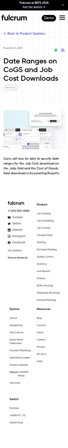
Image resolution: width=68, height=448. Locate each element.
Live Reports (43, 271)
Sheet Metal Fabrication (16, 342)
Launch (13, 318)
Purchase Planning (47, 250)
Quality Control (45, 257)
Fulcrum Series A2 (18, 258)
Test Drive (15, 383)
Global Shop (16, 423)
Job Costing (43, 228)
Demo (40, 332)
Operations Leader (20, 358)
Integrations (16, 325)
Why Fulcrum (16, 332)
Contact (41, 325)
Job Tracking (44, 213)
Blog (39, 318)
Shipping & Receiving (48, 293)
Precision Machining (20, 350)
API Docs (41, 354)
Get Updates (15, 250)
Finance (41, 278)
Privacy (41, 347)
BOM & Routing (45, 286)
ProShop (14, 408)
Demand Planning (46, 300)
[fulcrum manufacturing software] (14, 19)
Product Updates (19, 365)
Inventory (42, 264)
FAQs (39, 361)
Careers (41, 340)
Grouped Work (45, 235)
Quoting (41, 242)
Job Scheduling (45, 221)
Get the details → (34, 7)
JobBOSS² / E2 (18, 415)
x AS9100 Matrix (19, 374)
